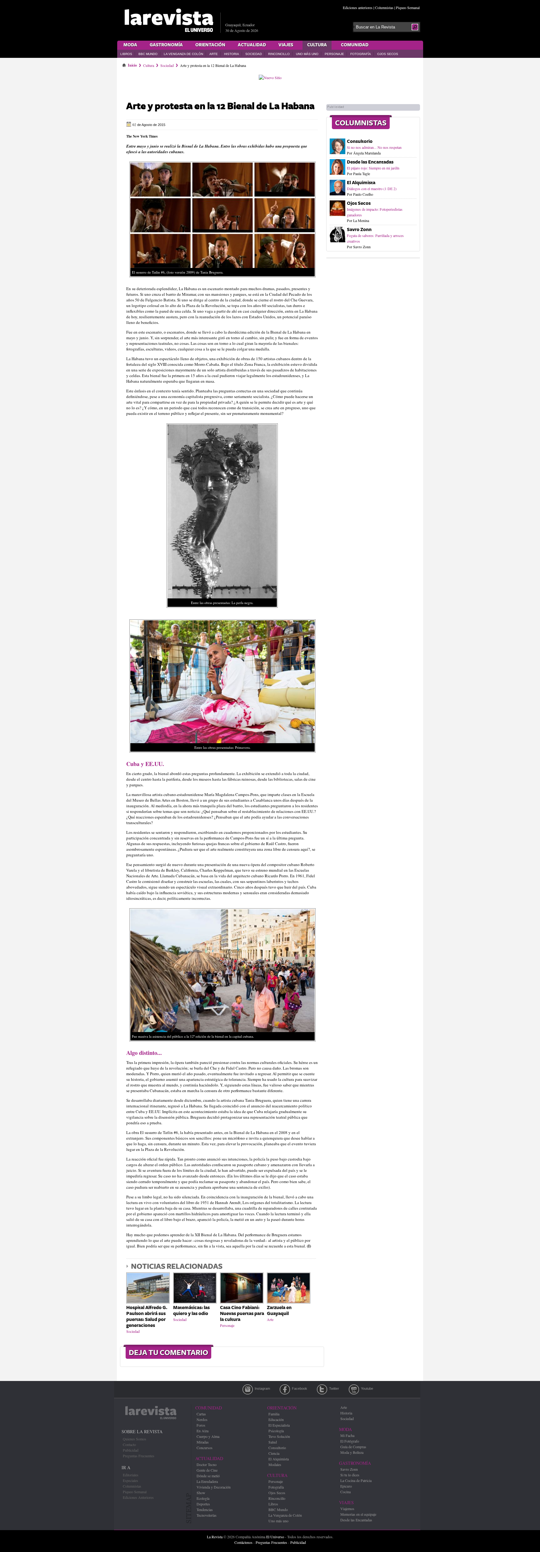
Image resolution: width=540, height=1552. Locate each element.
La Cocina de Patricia (356, 1480)
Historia (231, 54)
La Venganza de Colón (183, 54)
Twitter (322, 1389)
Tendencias (205, 1509)
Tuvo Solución (279, 1436)
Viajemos (347, 1508)
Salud (272, 1441)
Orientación (210, 45)
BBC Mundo (148, 54)
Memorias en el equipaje (358, 1514)
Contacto (129, 1444)
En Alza (202, 1430)
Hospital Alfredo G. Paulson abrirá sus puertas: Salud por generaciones (146, 1316)
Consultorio (359, 141)
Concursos (204, 1447)
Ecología (203, 1498)
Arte (213, 54)
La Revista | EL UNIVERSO (169, 20)
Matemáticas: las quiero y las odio (191, 1311)
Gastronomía (166, 45)
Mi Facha (347, 1435)
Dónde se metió (208, 1475)
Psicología (276, 1430)
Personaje (334, 54)
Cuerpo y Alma (208, 1436)
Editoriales (130, 1474)
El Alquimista (361, 183)
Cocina (345, 1491)
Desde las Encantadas (370, 162)
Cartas (201, 1413)
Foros (201, 1425)
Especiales (130, 1480)
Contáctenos (243, 1542)
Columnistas (384, 7)
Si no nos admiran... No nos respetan (374, 147)
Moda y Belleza (351, 1452)
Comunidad (354, 45)
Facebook (284, 1389)
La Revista (214, 1536)
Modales (274, 1464)
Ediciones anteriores (357, 7)
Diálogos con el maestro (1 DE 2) (372, 188)
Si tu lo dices (349, 1474)
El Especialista (279, 1425)
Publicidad (130, 1450)
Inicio (132, 64)
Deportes (203, 1503)
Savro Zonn (359, 230)
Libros (126, 54)
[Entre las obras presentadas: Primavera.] (222, 754)
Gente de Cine (207, 1470)
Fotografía (360, 54)
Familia (273, 1413)
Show (201, 1492)
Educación (276, 1419)
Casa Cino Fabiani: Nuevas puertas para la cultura (242, 1314)
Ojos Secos (387, 54)
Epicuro (346, 1486)
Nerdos (202, 1419)
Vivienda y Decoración (214, 1486)
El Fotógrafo (349, 1441)
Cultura (317, 45)
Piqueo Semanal (408, 7)
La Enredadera (207, 1481)
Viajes (285, 45)
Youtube (353, 1389)
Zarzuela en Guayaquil (279, 1311)
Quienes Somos (134, 1438)
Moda (130, 45)
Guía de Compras (353, 1446)
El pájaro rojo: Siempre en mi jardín (373, 167)
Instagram (247, 1389)
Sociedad (253, 54)
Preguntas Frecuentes (138, 1455)
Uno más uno (307, 54)
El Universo (275, 1536)
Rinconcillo (279, 54)
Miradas (203, 1441)
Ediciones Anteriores (138, 1497)
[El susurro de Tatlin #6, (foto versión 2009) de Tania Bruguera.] (222, 279)
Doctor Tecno (207, 1464)
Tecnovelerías (207, 1515)
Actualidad (252, 45)
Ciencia (273, 1453)
